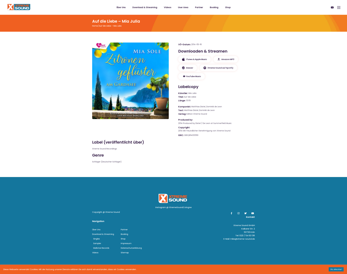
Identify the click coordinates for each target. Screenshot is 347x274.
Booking (124, 234)
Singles (96, 238)
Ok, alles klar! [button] (336, 269)
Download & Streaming (103, 234)
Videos (95, 252)
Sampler (97, 243)
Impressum (126, 243)
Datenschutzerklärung (131, 248)
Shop (123, 238)
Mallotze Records (101, 248)
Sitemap (125, 252)
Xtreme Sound (112, 212)
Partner (124, 229)
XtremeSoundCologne (180, 207)
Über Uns (96, 229)
